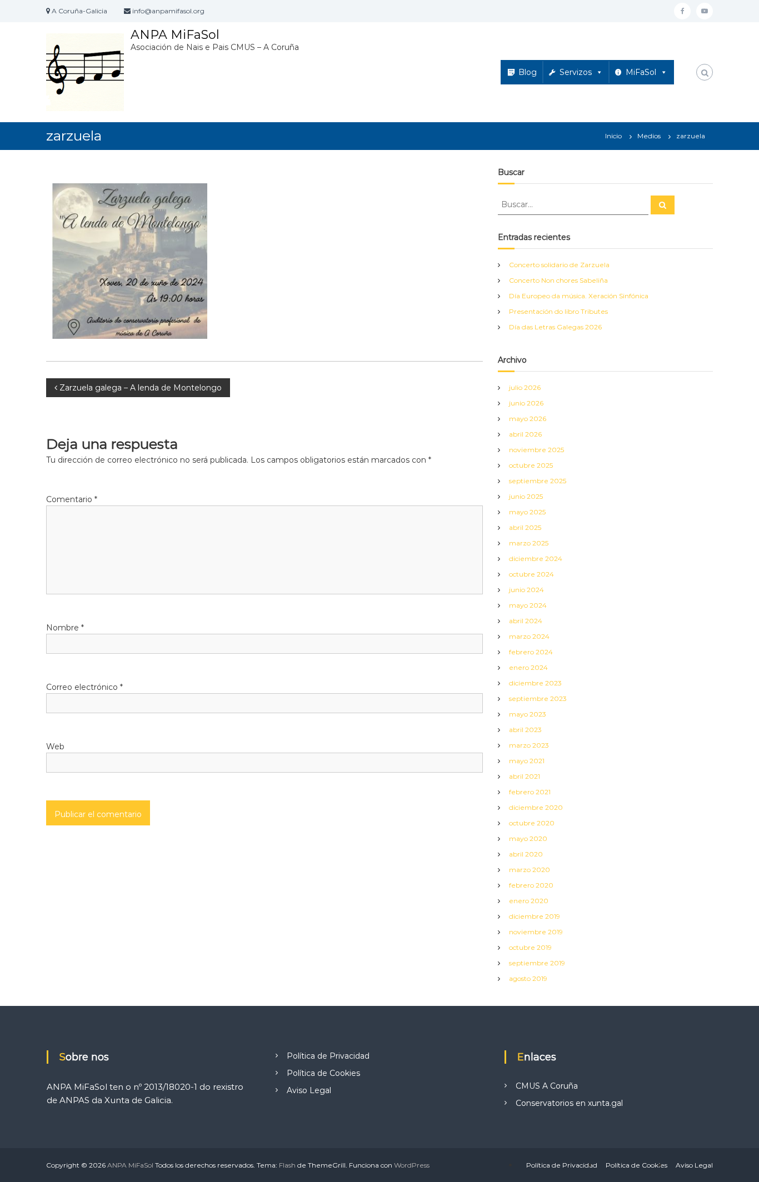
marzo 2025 (528, 543)
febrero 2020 (531, 885)
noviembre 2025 (536, 449)
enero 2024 (528, 667)
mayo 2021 (527, 761)
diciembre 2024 (535, 558)
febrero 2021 (530, 792)
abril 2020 (526, 854)
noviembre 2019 (536, 932)
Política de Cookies (323, 1073)
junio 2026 (526, 403)
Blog (527, 72)
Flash (287, 1165)
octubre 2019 (530, 947)
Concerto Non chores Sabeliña (558, 280)
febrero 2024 (531, 652)
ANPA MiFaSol (175, 34)
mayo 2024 (528, 605)
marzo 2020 (529, 869)
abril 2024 (525, 621)
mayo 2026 (527, 418)
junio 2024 (526, 589)
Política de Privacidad (328, 1056)
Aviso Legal (309, 1090)
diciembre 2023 (535, 683)
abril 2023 (525, 729)
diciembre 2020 (536, 807)
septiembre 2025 (537, 481)
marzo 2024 (529, 636)
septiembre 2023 (538, 698)
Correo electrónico (84, 687)
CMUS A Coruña (547, 1086)
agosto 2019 (528, 978)
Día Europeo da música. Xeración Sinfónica (578, 296)
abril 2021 (524, 776)
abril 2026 (525, 434)
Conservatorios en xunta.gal (569, 1103)
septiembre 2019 (537, 963)
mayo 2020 (528, 838)
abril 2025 (525, 527)
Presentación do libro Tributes (558, 311)
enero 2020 (528, 900)
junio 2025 (526, 496)
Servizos (576, 72)
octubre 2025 (531, 465)
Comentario (71, 499)
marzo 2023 (529, 745)
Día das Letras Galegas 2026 (555, 327)
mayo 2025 (527, 512)
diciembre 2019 (534, 916)
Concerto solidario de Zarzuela (559, 265)
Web (55, 747)
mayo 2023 (527, 714)
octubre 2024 (531, 574)
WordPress (412, 1165)
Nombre (65, 628)
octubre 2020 (532, 823)
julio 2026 (525, 387)
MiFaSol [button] (641, 72)
